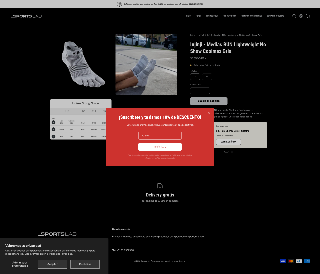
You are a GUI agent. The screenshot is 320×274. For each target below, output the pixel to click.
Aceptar (52, 264)
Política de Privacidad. (61, 253)
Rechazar (85, 264)
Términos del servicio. (166, 158)
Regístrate (160, 147)
